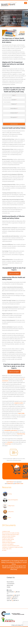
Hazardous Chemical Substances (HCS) (10, 545)
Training (10, 494)
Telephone (14, 104)
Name (14, 95)
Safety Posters (11, 505)
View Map (10, 590)
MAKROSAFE (10, 483)
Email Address (14, 108)
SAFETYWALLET (10, 481)
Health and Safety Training (8, 539)
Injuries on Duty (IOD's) (7, 541)
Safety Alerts (11, 511)
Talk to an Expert (14, 273)
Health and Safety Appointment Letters (10, 534)
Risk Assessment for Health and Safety (10, 533)
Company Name (14, 112)
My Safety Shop (21, 433)
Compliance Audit (6, 531)
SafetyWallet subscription (10, 430)
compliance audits (18, 403)
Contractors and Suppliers (8, 544)
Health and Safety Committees (8, 536)
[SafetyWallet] (14, 452)
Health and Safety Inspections (8, 542)
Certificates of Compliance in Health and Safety (12, 547)
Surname (14, 99)
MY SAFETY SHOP (19, 483)
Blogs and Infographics (13, 499)
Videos (9, 517)
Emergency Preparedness (7, 537)
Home (2, 13)
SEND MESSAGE (14, 124)
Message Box (14, 117)
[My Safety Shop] (14, 471)
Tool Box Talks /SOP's (7, 548)
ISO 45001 (4, 550)
